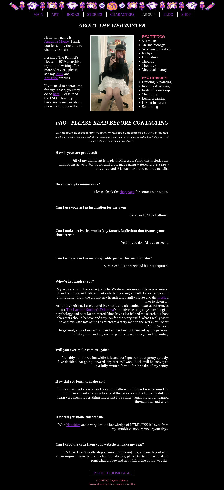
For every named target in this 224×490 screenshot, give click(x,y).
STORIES (94, 14)
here (56, 94)
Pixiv (59, 74)
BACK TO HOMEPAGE (112, 473)
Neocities (73, 425)
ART (55, 14)
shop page (127, 192)
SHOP (185, 14)
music (162, 297)
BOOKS (73, 14)
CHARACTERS (122, 14)
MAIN (38, 14)
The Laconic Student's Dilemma (90, 310)
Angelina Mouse (56, 41)
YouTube (51, 78)
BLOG (168, 14)
